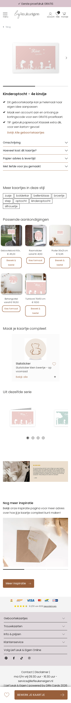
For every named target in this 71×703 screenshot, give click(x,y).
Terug (8, 27)
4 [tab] (43, 438)
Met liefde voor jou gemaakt (22, 166)
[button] (51, 14)
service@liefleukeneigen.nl (35, 681)
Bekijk (25, 133)
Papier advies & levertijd (19, 158)
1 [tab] (27, 438)
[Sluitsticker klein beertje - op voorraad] (35, 349)
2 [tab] (33, 438)
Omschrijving (12, 143)
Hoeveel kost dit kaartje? (20, 150)
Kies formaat (35, 260)
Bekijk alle (22, 377)
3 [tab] (38, 438)
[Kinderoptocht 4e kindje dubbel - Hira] (22, 418)
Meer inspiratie (16, 583)
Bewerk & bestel (11, 262)
